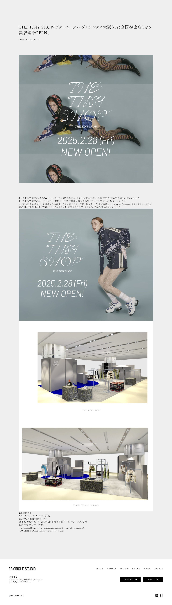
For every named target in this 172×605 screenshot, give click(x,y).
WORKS (124, 568)
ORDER (136, 568)
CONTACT (129, 579)
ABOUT (99, 568)
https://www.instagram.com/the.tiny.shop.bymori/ (57, 528)
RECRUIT (159, 568)
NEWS (147, 568)
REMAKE (111, 568)
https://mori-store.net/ (52, 531)
